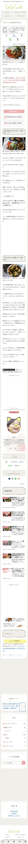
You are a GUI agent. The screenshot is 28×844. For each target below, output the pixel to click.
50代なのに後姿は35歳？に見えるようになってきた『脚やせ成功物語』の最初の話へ (10, 706)
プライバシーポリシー (20, 834)
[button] (18, 39)
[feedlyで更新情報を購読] (15, 478)
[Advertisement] (14, 238)
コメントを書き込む (14, 641)
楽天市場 (14, 813)
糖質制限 (11, 371)
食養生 (5, 371)
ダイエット (19, 369)
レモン (14, 437)
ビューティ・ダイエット (9, 369)
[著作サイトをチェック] (9, 478)
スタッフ (7, 837)
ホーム (7, 834)
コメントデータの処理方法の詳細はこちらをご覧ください (14, 648)
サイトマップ (20, 837)
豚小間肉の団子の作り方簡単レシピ (13, 117)
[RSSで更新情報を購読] (18, 478)
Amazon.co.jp (14, 811)
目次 (13, 111)
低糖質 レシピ (18, 371)
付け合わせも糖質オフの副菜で (14, 123)
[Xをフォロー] (12, 478)
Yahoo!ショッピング (14, 815)
